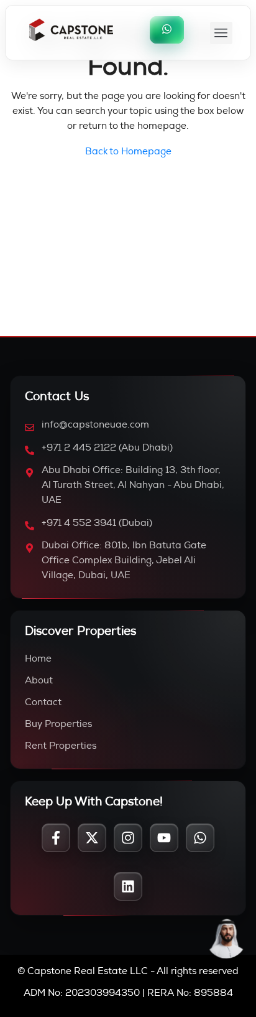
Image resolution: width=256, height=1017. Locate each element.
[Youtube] (164, 837)
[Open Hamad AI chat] (226, 938)
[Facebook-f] (56, 837)
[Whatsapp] (200, 837)
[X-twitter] (92, 837)
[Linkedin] (128, 886)
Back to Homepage (128, 152)
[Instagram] (128, 837)
